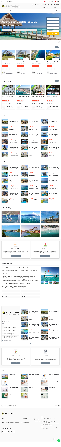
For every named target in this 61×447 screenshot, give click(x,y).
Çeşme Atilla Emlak (6, 321)
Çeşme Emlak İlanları (53, 387)
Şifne (50, 232)
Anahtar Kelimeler (52, 394)
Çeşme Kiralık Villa (12, 374)
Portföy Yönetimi (36, 419)
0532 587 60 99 (46, 4)
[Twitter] (8, 431)
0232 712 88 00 (36, 4)
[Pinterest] (14, 431)
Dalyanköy (10, 232)
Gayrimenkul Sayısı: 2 (30, 234)
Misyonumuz (25, 291)
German (58, 1)
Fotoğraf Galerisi (26, 293)
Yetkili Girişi (57, 439)
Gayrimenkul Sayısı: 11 (11, 220)
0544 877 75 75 (46, 7)
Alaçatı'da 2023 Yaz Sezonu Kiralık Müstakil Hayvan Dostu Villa (14, 201)
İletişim (56, 10)
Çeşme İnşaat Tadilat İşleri (54, 381)
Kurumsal (19, 10)
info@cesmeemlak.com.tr (9, 333)
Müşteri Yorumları (7, 296)
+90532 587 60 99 (56, 4)
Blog (41, 10)
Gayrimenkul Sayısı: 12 (30, 220)
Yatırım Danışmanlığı (36, 421)
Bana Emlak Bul (18, 30)
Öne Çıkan (5, 47)
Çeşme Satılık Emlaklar (13, 387)
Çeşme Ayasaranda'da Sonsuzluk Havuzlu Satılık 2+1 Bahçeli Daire (53, 129)
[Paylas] (58, 41)
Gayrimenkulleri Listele (30, 30)
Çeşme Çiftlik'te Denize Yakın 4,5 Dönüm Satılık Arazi (33, 142)
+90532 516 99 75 (56, 5)
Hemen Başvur (16, 255)
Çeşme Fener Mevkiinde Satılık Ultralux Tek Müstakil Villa (54, 201)
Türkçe (47, 1)
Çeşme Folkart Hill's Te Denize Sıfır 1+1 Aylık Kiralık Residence (14, 142)
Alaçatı (10, 218)
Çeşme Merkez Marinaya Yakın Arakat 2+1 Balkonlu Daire (34, 136)
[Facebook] (3, 431)
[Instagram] (5, 431)
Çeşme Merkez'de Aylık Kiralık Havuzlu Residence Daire (33, 149)
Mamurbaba (30, 232)
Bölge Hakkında (33, 10)
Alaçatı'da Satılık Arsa (13, 134)
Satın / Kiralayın (7, 30)
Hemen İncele (16, 362)
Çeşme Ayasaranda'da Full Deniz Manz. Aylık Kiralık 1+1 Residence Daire (34, 188)
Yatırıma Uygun (6, 81)
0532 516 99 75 (45, 5)
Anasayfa (4, 10)
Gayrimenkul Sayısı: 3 (50, 220)
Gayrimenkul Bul (53, 33)
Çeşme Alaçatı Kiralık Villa (34, 374)
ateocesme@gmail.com (8, 334)
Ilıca (30, 218)
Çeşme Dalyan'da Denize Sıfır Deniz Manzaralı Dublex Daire (14, 175)
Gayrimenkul (11, 10)
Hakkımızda (6, 291)
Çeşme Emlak (31, 394)
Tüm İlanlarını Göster (7, 340)
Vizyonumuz (6, 293)
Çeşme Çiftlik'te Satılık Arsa (38, 96)
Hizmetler (25, 10)
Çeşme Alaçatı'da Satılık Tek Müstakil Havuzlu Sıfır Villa (14, 149)
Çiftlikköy (50, 218)
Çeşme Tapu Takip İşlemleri (14, 381)
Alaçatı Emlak (11, 394)
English (52, 1)
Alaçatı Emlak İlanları (33, 387)
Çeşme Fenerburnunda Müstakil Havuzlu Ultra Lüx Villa (14, 182)
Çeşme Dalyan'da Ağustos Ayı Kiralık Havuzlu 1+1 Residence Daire (54, 149)
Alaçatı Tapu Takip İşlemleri (54, 374)
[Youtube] (11, 431)
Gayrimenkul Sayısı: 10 (11, 234)
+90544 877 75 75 (56, 7)
